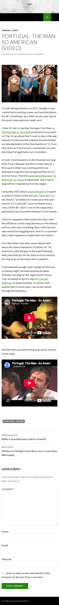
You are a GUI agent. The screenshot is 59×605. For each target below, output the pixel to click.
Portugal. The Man (14, 421)
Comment (8, 488)
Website (6, 559)
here (23, 290)
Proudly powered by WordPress (16, 601)
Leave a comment (36, 54)
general (6, 30)
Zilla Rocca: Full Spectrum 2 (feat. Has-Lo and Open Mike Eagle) (29, 451)
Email (5, 545)
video (15, 30)
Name (5, 531)
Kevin (22, 54)
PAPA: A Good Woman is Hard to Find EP (24, 437)
